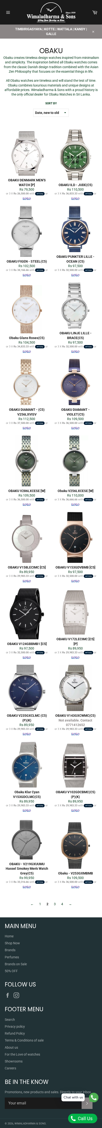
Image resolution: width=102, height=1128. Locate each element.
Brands (10, 950)
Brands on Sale (16, 964)
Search (10, 1019)
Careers (10, 1068)
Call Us (85, 1118)
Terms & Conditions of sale (24, 1040)
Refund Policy (15, 1033)
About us (11, 1047)
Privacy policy (15, 1026)
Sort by (51, 103)
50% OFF (11, 971)
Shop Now (12, 943)
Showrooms (14, 1061)
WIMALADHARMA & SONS (30, 1123)
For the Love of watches (22, 1054)
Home (9, 936)
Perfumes (12, 957)
